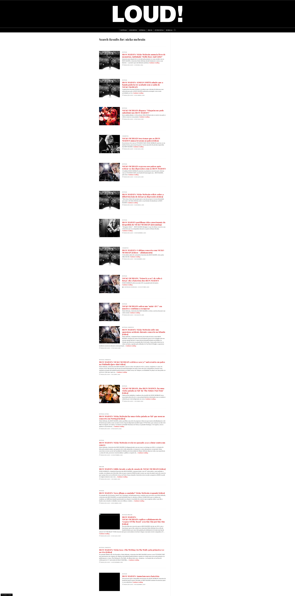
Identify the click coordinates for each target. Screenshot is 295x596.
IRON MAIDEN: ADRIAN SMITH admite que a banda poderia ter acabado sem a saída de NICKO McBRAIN (142, 84)
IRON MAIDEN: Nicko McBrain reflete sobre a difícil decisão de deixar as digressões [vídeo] (143, 195)
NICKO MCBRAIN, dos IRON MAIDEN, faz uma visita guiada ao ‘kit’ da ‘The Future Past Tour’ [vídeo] (143, 390)
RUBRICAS (169, 30)
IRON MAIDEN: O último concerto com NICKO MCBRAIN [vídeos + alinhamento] (143, 251)
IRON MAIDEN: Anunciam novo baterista (140, 576)
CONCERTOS (133, 30)
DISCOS (150, 30)
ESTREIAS (142, 30)
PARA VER (101, 466)
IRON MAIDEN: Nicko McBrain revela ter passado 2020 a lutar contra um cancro (132, 443)
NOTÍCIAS (123, 30)
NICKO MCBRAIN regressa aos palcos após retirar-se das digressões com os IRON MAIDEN (144, 167)
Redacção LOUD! (128, 65)
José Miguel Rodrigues (130, 287)
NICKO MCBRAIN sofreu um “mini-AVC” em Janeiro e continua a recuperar (142, 307)
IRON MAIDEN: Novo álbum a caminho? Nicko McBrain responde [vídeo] (132, 493)
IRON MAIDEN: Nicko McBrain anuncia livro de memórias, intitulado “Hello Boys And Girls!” (143, 55)
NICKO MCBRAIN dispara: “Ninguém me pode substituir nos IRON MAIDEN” (143, 111)
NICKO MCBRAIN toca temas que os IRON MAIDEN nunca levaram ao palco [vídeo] (141, 139)
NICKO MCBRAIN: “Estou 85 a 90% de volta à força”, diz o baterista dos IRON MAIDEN (142, 279)
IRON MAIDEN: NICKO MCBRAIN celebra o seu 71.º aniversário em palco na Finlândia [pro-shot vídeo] (132, 363)
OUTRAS (106, 414)
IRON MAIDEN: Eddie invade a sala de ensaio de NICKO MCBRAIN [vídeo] (132, 469)
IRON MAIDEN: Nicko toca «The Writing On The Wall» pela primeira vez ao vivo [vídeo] (131, 551)
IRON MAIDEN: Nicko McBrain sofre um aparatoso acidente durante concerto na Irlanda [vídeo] (143, 332)
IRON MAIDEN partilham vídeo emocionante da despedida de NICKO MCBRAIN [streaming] (143, 223)
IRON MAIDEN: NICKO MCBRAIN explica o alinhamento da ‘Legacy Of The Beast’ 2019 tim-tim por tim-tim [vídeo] (143, 520)
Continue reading (154, 63)
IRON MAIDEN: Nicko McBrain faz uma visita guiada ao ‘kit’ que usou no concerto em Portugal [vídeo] (132, 417)
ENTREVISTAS (159, 30)
